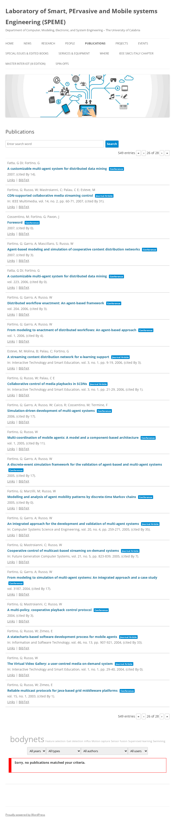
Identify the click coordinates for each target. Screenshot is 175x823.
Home (9, 43)
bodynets (27, 739)
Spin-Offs (62, 64)
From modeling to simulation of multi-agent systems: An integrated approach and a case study (82, 577)
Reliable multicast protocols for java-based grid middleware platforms (62, 690)
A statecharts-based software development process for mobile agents (62, 637)
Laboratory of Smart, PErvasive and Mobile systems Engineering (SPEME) (81, 16)
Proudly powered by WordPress (25, 815)
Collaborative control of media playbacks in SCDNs (47, 384)
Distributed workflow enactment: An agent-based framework (55, 303)
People (70, 43)
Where (104, 53)
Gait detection (75, 741)
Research (48, 43)
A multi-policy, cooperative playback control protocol (49, 610)
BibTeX (24, 180)
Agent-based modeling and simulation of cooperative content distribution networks (73, 249)
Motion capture (101, 741)
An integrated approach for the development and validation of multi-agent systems (73, 523)
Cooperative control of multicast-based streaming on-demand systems (63, 550)
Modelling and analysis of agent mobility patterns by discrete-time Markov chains (71, 497)
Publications (95, 43)
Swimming (159, 741)
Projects (122, 43)
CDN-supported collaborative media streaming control (50, 195)
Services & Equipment (74, 53)
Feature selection (55, 741)
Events (143, 43)
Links (11, 180)
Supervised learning (140, 741)
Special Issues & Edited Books (27, 53)
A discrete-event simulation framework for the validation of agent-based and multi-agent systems (84, 464)
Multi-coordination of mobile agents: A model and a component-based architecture (73, 437)
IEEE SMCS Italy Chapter (136, 53)
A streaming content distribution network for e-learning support (58, 357)
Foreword (15, 222)
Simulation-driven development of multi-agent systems (51, 410)
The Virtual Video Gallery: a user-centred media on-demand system (60, 663)
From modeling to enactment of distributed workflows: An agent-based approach (71, 330)
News (27, 43)
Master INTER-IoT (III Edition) (25, 64)
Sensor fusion (119, 741)
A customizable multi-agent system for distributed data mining (57, 168)
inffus (87, 741)
